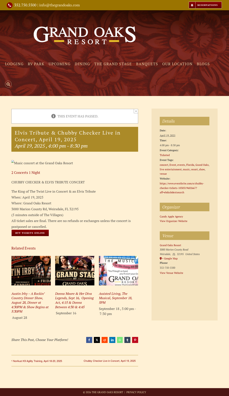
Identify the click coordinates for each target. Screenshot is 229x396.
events (181, 164)
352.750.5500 (25, 5)
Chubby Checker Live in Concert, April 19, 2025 (110, 360)
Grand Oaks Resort (170, 245)
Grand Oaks (202, 164)
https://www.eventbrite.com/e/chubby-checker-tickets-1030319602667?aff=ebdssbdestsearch (182, 188)
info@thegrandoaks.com (59, 5)
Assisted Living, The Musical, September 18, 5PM (115, 298)
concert (164, 164)
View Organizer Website (173, 221)
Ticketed (165, 155)
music (186, 169)
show (202, 169)
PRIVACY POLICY (136, 392)
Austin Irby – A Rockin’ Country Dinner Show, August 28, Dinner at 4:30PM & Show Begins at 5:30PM (30, 302)
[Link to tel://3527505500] (10, 5)
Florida (190, 164)
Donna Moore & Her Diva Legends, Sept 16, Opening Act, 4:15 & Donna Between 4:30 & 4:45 (74, 300)
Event (172, 164)
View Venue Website (171, 273)
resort (194, 169)
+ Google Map (170, 258)
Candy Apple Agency (171, 216)
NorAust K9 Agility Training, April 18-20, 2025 (37, 361)
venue (163, 173)
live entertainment (171, 169)
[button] (8, 84)
